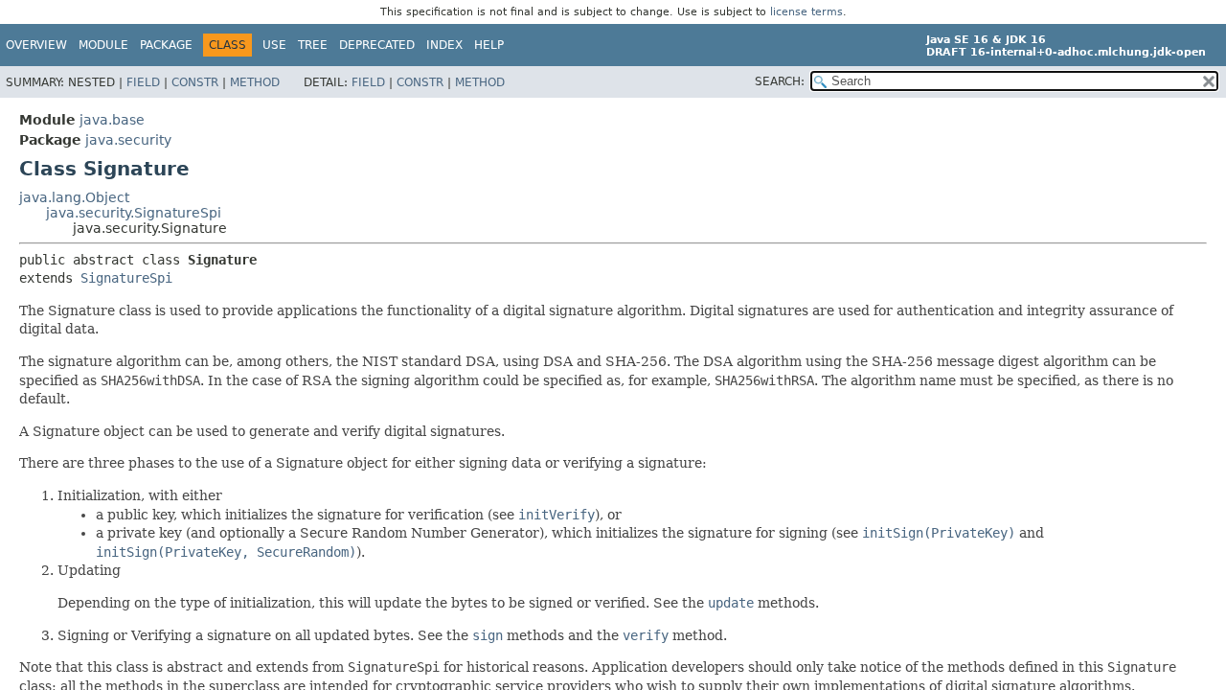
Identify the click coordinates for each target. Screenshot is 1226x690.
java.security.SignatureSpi (133, 212)
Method (255, 82)
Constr (194, 82)
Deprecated (377, 45)
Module (103, 45)
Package (166, 45)
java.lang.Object (74, 197)
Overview (36, 45)
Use (274, 45)
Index (444, 45)
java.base (112, 119)
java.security (128, 140)
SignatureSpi (126, 278)
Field (143, 82)
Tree (313, 45)
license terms (806, 12)
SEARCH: (780, 81)
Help (489, 45)
